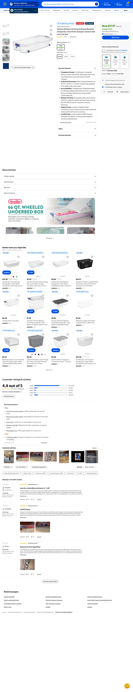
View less (44, 442)
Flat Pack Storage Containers (54, 600)
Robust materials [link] (12, 425)
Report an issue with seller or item (114, 84)
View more (49, 370)
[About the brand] (95, 193)
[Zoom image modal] (51, 34)
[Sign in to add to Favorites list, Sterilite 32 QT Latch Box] (18, 295)
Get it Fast (66, 10)
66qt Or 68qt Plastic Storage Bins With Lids (99, 600)
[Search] (96, 4)
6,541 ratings (73, 36)
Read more (23, 496)
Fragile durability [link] (12, 437)
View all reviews (9, 396)
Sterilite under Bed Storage (53, 597)
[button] (106, 4)
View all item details (65, 122)
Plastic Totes (7, 607)
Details (120, 87)
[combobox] (70, 4)
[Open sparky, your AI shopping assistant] (127, 686)
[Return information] (115, 34)
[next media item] (51, 43)
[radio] (61, 47)
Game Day (108, 10)
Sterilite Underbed (9, 597)
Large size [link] (9, 422)
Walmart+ (117, 10)
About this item (9, 170)
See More (49, 238)
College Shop (56, 10)
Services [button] (19, 10)
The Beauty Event (97, 10)
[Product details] (95, 176)
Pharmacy (75, 10)
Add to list (110, 91)
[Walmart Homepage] (4, 4)
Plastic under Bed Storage (11, 600)
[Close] (36, 10)
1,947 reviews (21, 388)
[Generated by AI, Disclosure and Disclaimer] (95, 122)
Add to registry (124, 91)
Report (39, 499)
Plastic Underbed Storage (94, 597)
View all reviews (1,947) (50, 581)
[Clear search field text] (92, 4)
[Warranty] (95, 187)
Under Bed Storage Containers (12, 603)
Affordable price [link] (11, 431)
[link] (91, 456)
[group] (66, 37)
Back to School (45, 10)
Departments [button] (7, 10)
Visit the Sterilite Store (63, 26)
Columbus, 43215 (112, 70)
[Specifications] (95, 181)
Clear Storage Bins (92, 603)
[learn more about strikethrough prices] (121, 26)
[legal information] (117, 31)
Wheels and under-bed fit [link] (14, 417)
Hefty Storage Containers (53, 603)
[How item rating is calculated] (21, 391)
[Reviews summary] (68, 37)
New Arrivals (85, 10)
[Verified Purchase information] (38, 484)
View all (94, 448)
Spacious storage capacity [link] (15, 411)
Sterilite (48, 607)
